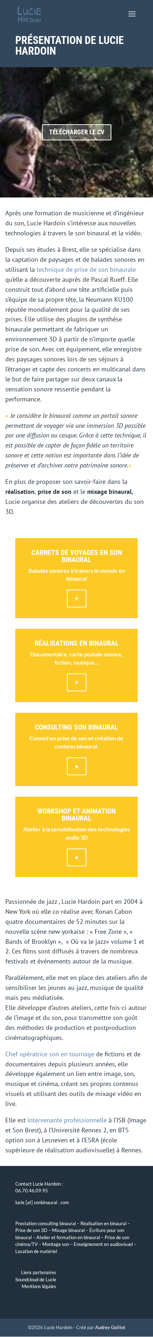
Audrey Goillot (110, 1327)
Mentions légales (39, 1286)
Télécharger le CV (76, 132)
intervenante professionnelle (67, 1120)
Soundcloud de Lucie (35, 1279)
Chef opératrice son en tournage (49, 1054)
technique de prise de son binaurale (86, 269)
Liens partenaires (38, 1272)
